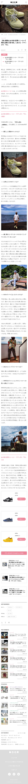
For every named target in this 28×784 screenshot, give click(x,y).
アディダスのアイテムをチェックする (14, 553)
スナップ (9, 610)
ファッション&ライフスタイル (14, 762)
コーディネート (18, 607)
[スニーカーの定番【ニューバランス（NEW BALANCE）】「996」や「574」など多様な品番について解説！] (4, 697)
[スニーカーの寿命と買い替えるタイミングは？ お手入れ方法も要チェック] (4, 705)
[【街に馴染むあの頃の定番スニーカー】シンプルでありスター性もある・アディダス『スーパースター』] (4, 659)
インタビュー (10, 607)
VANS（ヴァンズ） (20, 744)
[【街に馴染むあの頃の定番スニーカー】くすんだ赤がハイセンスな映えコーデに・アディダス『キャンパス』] (4, 675)
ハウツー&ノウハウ (14, 766)
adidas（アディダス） (12, 616)
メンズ (11, 735)
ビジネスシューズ (13, 737)
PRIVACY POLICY (14, 779)
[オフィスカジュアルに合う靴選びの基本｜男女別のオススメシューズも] (4, 721)
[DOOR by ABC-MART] (14, 3)
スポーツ (14, 770)
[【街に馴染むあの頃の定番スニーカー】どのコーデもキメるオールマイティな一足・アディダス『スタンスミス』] (4, 667)
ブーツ (20, 737)
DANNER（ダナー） (6, 739)
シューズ (5, 34)
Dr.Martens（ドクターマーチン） (9, 742)
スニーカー (10, 613)
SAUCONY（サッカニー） (8, 744)
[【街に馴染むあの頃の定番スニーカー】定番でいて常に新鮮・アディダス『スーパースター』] (4, 643)
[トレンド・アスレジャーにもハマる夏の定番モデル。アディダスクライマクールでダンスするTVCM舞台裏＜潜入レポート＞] (4, 635)
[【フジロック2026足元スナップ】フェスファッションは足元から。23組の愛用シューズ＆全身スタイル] (4, 689)
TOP (2, 34)
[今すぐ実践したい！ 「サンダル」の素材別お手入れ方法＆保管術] (4, 713)
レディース (17, 735)
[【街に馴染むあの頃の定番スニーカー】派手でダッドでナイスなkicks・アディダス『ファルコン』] (4, 651)
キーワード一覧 (21, 733)
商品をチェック (22, 519)
